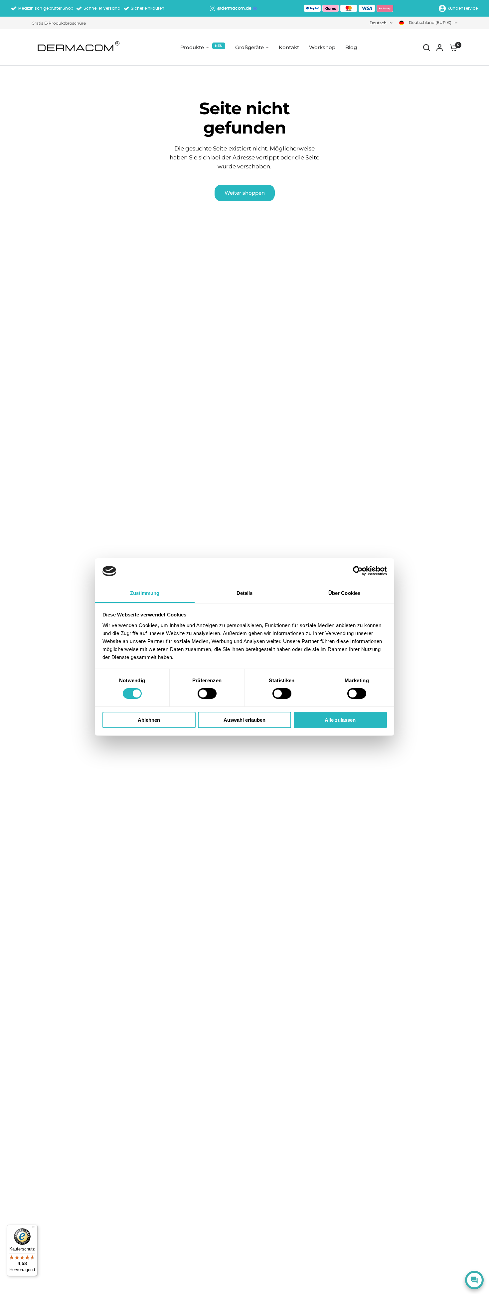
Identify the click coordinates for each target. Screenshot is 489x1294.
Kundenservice (463, 8)
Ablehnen (149, 720)
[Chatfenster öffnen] (474, 1280)
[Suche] (426, 47)
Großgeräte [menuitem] (249, 47)
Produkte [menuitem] (192, 47)
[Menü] (34, 1229)
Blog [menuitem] (351, 47)
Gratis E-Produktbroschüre (59, 23)
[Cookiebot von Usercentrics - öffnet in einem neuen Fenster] (358, 571)
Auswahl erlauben (244, 720)
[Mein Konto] (439, 47)
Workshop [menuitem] (322, 47)
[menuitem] (60, 23)
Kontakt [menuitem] (289, 47)
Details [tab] (245, 593)
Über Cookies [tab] (344, 593)
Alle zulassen (340, 720)
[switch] (207, 693)
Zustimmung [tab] (145, 593)
